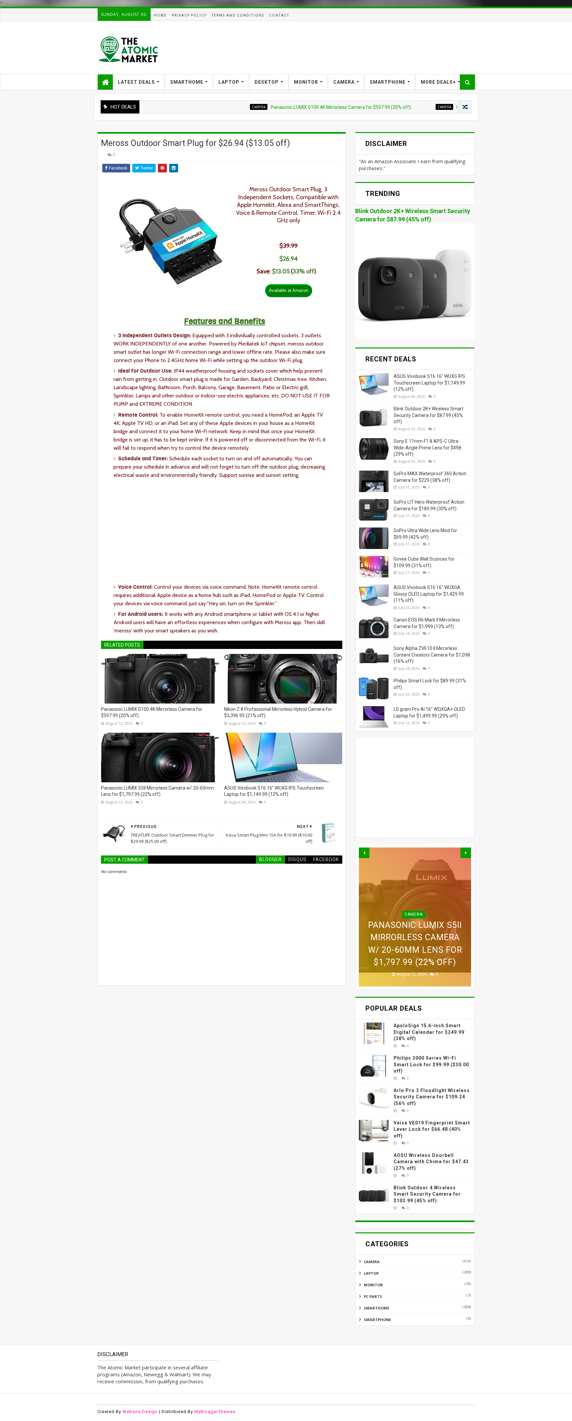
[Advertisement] (354, 48)
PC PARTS (373, 1296)
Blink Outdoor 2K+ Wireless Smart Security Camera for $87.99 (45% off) (428, 415)
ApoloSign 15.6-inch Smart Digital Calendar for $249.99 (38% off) (429, 1032)
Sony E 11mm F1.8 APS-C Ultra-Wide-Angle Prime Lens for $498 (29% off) (427, 447)
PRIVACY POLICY (189, 15)
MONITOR (306, 82)
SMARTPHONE (387, 82)
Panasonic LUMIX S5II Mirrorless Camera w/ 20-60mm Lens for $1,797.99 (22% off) (157, 791)
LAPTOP (228, 82)
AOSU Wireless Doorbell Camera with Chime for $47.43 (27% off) (431, 1162)
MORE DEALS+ (438, 82)
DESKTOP (267, 82)
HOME (160, 15)
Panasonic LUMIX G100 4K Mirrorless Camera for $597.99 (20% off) (303, 107)
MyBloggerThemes (214, 1411)
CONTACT (279, 15)
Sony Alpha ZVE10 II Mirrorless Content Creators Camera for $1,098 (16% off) (432, 655)
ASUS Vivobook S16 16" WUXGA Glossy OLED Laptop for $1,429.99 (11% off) (429, 594)
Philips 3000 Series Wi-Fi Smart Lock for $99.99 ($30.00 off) (431, 1064)
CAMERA (344, 82)
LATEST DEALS (136, 82)
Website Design (140, 1411)
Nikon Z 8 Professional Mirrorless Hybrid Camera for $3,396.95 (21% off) (278, 712)
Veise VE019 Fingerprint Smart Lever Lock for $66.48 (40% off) (432, 1129)
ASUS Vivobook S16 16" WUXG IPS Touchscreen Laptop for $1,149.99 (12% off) (274, 791)
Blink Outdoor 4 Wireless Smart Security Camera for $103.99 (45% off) (427, 1194)
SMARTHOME (186, 82)
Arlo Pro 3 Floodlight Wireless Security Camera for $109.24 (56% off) (432, 1097)
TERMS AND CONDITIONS (238, 15)
